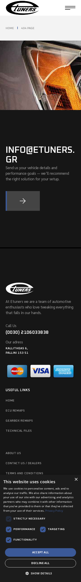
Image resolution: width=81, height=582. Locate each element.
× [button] (76, 479)
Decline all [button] (40, 563)
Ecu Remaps (15, 410)
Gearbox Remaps (19, 420)
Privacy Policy (54, 511)
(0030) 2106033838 (27, 332)
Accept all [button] (40, 552)
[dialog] (40, 528)
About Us (13, 453)
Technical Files (19, 430)
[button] (40, 573)
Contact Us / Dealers (23, 463)
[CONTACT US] (23, 201)
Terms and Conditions (24, 473)
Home (10, 400)
